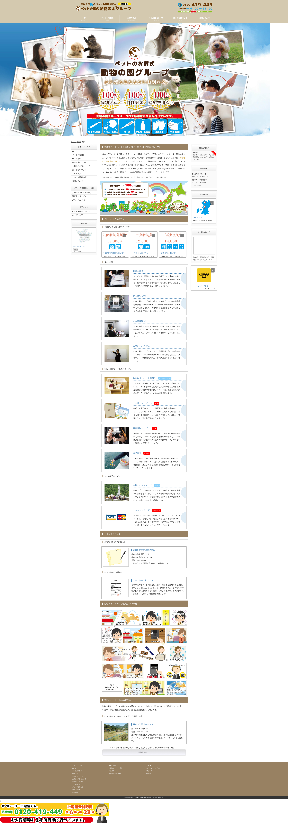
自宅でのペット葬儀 (148, 169)
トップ (83, 19)
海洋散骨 (148, 773)
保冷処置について (180, 19)
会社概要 (197, 185)
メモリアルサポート (80, 200)
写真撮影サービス (79, 196)
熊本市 (78, 142)
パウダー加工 (77, 215)
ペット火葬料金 (107, 19)
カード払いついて (79, 170)
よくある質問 (77, 173)
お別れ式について (156, 19)
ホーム (73, 142)
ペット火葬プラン (175, 161)
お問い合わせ (204, 19)
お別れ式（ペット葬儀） (82, 192)
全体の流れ (131, 19)
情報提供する (144, 752)
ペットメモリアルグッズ (82, 211)
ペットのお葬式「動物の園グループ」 (141, 797)
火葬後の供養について (81, 166)
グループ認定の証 (79, 177)
